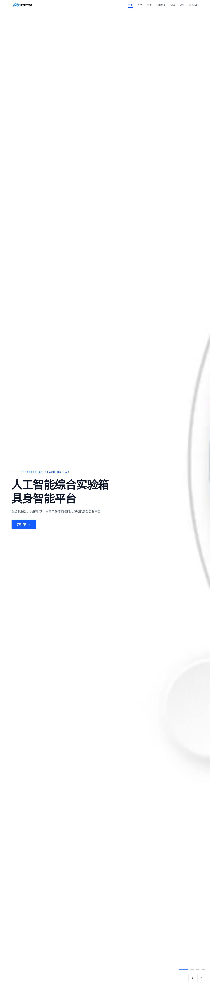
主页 (130, 5)
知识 (172, 5)
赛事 (182, 5)
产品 (140, 5)
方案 (149, 5)
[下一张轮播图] (201, 978)
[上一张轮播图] (192, 978)
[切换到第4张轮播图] (203, 969)
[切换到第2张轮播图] (192, 969)
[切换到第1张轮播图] (183, 969)
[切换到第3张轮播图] (198, 969)
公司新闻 (161, 5)
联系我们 (193, 5)
